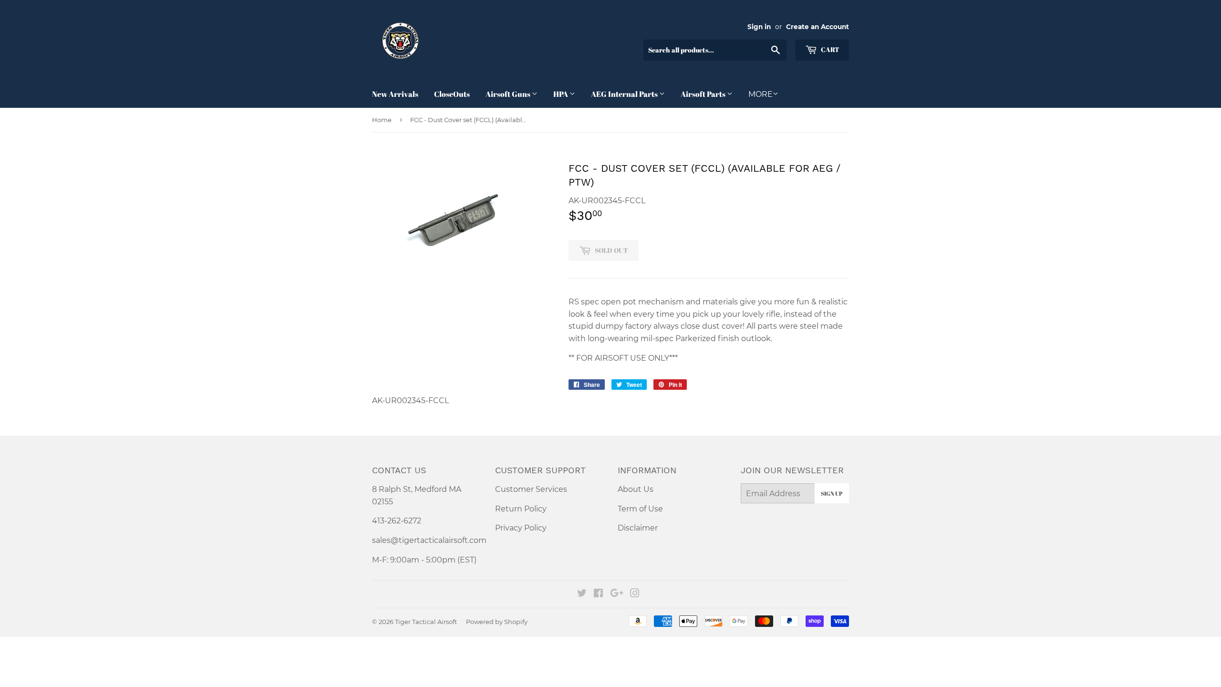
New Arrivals (395, 94)
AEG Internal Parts (625, 94)
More (760, 94)
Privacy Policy (521, 527)
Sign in (759, 27)
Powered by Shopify (497, 621)
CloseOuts (452, 94)
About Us (635, 489)
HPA (561, 94)
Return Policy (521, 508)
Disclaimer (638, 527)
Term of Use (640, 508)
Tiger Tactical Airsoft (426, 621)
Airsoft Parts (704, 94)
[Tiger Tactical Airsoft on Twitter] (582, 594)
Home (382, 120)
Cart (829, 49)
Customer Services (531, 489)
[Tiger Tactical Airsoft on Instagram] (635, 594)
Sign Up (832, 493)
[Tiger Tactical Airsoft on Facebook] (598, 594)
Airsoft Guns (509, 94)
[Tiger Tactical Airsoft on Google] (616, 594)
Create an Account (817, 27)
